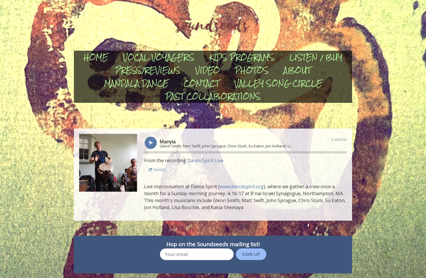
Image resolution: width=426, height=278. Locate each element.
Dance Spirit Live (205, 160)
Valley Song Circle (278, 83)
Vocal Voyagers (158, 57)
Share (160, 169)
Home (96, 57)
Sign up (251, 254)
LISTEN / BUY (316, 57)
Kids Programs (242, 57)
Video (207, 70)
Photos (252, 70)
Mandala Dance (136, 83)
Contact (201, 83)
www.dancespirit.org (242, 186)
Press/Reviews (147, 70)
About (297, 70)
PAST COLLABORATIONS (213, 96)
